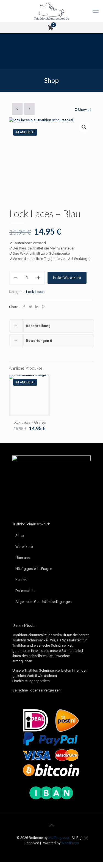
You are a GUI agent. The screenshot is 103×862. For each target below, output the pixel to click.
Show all (84, 110)
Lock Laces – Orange (29, 422)
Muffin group (58, 838)
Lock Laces (35, 292)
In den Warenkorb (67, 278)
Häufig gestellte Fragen (33, 569)
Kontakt (21, 580)
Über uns (22, 558)
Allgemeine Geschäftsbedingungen (43, 602)
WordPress (70, 843)
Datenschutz (25, 591)
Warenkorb (24, 547)
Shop (19, 536)
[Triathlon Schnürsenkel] (51, 11)
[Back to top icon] (51, 825)
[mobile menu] (95, 11)
